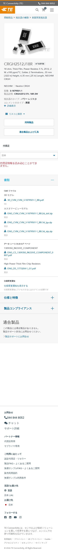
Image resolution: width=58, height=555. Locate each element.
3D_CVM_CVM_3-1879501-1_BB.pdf (25, 200)
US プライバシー (35, 539)
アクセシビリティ (11, 542)
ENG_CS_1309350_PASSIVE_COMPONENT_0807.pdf (28, 254)
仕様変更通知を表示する (16, 285)
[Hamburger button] (52, 9)
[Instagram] (20, 517)
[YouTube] (15, 517)
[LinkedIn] (10, 517)
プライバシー (19, 539)
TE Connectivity (7, 10)
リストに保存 (15, 114)
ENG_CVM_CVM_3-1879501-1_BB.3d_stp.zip (29, 231)
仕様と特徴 (11, 297)
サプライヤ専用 (11, 446)
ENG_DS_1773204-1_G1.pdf (21, 268)
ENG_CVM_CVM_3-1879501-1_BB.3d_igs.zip (29, 222)
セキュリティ (27, 542)
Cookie (47, 539)
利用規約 (8, 539)
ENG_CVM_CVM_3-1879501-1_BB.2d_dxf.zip (30, 213)
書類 (7, 180)
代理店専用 (9, 441)
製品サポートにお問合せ (17, 336)
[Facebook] (5, 517)
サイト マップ (41, 542)
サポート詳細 (11, 428)
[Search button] (37, 9)
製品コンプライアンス (18, 308)
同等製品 (29, 122)
